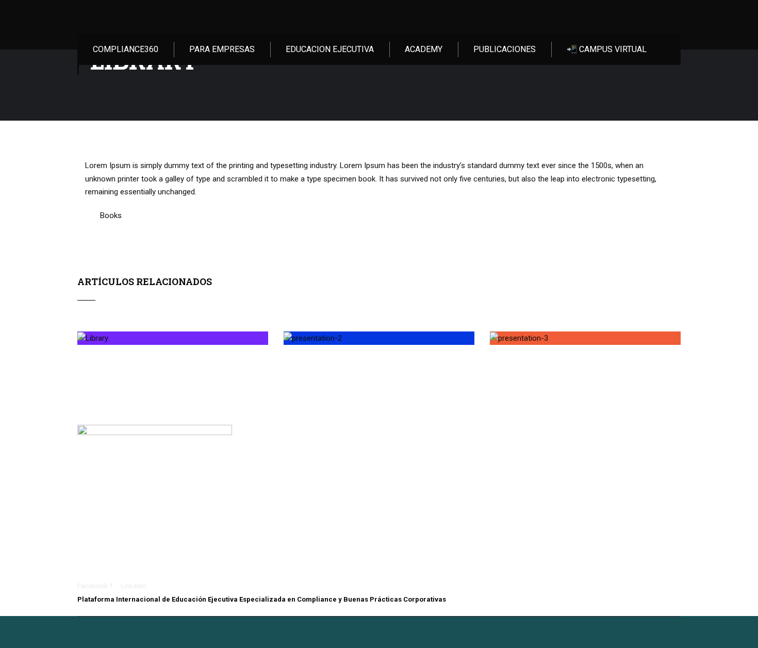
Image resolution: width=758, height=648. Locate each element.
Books (111, 215)
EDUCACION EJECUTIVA (330, 49)
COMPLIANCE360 (125, 49)
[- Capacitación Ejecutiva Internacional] (135, 17)
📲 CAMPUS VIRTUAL (607, 49)
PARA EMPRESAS (222, 49)
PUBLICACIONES (504, 49)
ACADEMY (423, 49)
